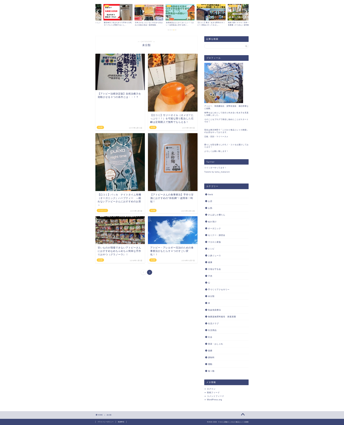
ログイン (211, 389)
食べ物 (211, 371)
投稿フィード (213, 392)
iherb (210, 194)
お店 (210, 201)
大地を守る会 (214, 269)
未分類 (211, 296)
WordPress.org (214, 399)
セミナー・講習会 (216, 235)
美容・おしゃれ (215, 344)
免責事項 (121, 422)
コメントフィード (215, 396)
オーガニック (214, 228)
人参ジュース (214, 255)
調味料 (211, 357)
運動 (210, 364)
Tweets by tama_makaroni (217, 172)
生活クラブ (213, 323)
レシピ (211, 249)
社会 (210, 337)
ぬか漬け (212, 221)
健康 (210, 262)
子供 (210, 276)
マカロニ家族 (214, 242)
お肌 (210, 208)
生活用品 (212, 330)
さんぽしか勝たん (216, 215)
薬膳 (210, 350)
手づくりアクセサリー (219, 289)
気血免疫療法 (214, 310)
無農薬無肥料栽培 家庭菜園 (222, 316)
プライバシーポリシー (106, 422)
